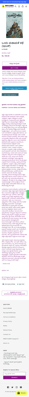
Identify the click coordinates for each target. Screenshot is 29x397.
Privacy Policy (7, 321)
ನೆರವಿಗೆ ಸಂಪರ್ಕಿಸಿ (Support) (10, 339)
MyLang (11, 391)
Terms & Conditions (9, 317)
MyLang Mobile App (9, 312)
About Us (6, 343)
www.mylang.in (9, 75)
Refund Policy (7, 330)
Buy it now (14, 68)
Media (5, 325)
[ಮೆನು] (26, 6)
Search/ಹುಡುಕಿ (7, 308)
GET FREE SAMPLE (10, 95)
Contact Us (6, 334)
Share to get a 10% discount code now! (14, 89)
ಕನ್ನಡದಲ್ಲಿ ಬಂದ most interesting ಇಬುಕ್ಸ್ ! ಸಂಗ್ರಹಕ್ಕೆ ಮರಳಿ (14, 293)
